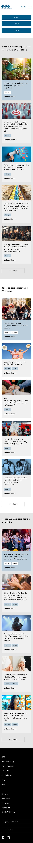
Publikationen (7, 775)
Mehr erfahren (9, 96)
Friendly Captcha (26, 813)
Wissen (16, 17)
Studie (7, 332)
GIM (3, 757)
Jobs (3, 784)
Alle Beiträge (13, 271)
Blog (3, 779)
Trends (16, 30)
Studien (16, 24)
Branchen (5, 770)
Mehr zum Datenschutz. (12, 823)
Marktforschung (8, 761)
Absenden (14, 830)
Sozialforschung (8, 766)
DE (22, 7)
